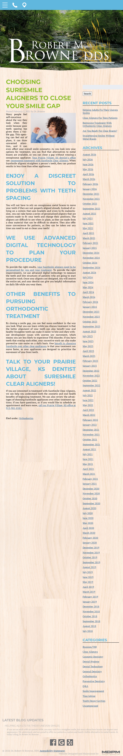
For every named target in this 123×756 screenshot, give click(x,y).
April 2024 (88, 292)
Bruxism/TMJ (90, 647)
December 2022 (91, 370)
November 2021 (91, 434)
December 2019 (91, 547)
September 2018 (91, 621)
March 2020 (89, 533)
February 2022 (90, 420)
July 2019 (88, 572)
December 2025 (91, 194)
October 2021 (90, 439)
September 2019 (91, 562)
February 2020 (90, 537)
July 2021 (88, 454)
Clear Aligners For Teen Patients (100, 118)
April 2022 (88, 410)
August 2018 (89, 626)
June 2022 (88, 400)
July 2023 (88, 336)
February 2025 (90, 243)
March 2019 (89, 592)
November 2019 (91, 552)
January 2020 (90, 542)
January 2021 (90, 483)
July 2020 (88, 513)
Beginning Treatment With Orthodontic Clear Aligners (97, 124)
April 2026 (88, 174)
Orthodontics (26, 418)
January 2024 (90, 307)
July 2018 (88, 631)
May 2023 (88, 346)
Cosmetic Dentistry (93, 656)
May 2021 (88, 464)
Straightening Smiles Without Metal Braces (99, 137)
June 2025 (88, 223)
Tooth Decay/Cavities (94, 701)
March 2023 (89, 356)
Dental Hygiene (91, 661)
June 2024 (88, 282)
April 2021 (88, 469)
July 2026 (88, 159)
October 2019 (90, 557)
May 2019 (88, 582)
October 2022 (90, 380)
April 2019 (88, 587)
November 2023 (91, 316)
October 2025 (90, 203)
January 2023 (90, 365)
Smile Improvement (93, 691)
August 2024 (89, 272)
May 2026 (88, 169)
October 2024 (90, 262)
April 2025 (88, 233)
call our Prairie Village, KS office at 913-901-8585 (41, 407)
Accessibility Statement (52, 750)
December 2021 (91, 429)
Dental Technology (93, 666)
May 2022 (88, 405)
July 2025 (88, 218)
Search (87, 93)
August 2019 (89, 567)
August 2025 (89, 213)
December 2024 (91, 253)
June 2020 (88, 518)
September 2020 (91, 503)
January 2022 (90, 425)
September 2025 (91, 208)
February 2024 (90, 302)
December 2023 (91, 311)
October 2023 (90, 321)
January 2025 (90, 248)
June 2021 (88, 459)
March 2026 (89, 179)
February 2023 (90, 361)
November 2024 (91, 257)
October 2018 (90, 616)
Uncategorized (90, 705)
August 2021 (89, 449)
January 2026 (90, 189)
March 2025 (89, 238)
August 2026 (89, 154)
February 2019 (90, 596)
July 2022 (88, 395)
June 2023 (88, 341)
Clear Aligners (90, 652)
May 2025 (88, 228)
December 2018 (91, 606)
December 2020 (91, 488)
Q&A (85, 686)
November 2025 (91, 198)
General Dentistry (92, 671)
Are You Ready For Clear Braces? (100, 130)
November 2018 (91, 611)
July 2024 (88, 277)
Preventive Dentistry (94, 681)
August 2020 (89, 508)
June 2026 (88, 164)
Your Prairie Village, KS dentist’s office (54, 157)
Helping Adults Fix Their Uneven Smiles (100, 111)
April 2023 (88, 351)
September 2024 (91, 267)
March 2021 (89, 474)
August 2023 (89, 331)
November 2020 (91, 493)
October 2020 (90, 498)
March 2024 (89, 297)
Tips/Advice (89, 696)
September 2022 (91, 385)
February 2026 (90, 184)
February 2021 (90, 478)
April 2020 (88, 528)
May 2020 (88, 523)
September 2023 (91, 326)
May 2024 (88, 287)
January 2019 (90, 601)
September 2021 (91, 444)
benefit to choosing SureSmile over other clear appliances (41, 345)
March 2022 (89, 415)
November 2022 (91, 375)
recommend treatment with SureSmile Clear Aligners (39, 160)
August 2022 (89, 390)
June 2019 (88, 577)
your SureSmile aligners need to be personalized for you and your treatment (41, 268)
